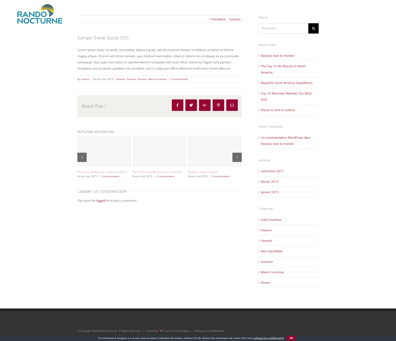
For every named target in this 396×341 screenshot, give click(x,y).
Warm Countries (157, 79)
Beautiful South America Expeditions (286, 83)
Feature (121, 79)
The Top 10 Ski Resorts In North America (104, 151)
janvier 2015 (270, 192)
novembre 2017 (272, 171)
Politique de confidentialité (209, 331)
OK (291, 338)
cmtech (85, 79)
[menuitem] (206, 10)
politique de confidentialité (268, 338)
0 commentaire (179, 79)
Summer (142, 79)
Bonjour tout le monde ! (278, 56)
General (131, 79)
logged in (102, 200)
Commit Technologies (176, 331)
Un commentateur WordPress (282, 137)
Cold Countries (271, 220)
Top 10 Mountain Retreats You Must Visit (159, 151)
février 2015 (269, 181)
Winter (265, 282)
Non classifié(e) (271, 251)
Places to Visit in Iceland (215, 151)
